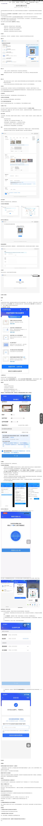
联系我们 (22, 2)
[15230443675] (41, 418)
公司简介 (13, 2)
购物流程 (17, 2)
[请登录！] (41, 415)
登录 (9, 0)
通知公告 (26, 2)
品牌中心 (37, 2)
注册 (11, 0)
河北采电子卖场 (31, 2)
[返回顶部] (41, 421)
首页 (10, 2)
